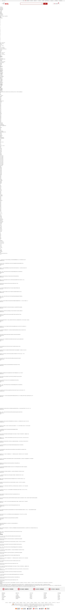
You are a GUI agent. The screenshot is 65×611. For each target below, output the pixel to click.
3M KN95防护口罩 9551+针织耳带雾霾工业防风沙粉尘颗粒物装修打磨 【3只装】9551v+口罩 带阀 (13, 514)
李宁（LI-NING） (2, 47)
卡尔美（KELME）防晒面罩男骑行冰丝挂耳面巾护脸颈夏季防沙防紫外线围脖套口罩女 (11, 263)
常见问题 (3, 597)
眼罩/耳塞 (1, 68)
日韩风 (1, 171)
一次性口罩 (1, 95)
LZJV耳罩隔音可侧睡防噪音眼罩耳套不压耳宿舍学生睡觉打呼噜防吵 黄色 (10, 555)
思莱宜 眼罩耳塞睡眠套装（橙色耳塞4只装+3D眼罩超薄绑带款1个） (9, 523)
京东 (8, 4)
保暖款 (1, 96)
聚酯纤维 (1, 135)
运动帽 (1, 86)
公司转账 (31, 598)
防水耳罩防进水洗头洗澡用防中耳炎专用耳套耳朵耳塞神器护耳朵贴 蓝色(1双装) (11, 376)
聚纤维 (1, 133)
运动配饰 (1, 85)
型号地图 (13, 586)
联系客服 (3, 599)
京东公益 (50, 602)
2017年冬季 (1, 155)
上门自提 (17, 594)
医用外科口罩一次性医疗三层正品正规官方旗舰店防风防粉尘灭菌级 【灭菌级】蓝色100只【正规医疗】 (14, 501)
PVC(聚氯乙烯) (2, 138)
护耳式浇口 (25, 582)
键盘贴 (1, 12)
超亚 (0, 51)
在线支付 (31, 595)
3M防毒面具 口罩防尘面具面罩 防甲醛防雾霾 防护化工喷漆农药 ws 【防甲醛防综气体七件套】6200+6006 (14, 421)
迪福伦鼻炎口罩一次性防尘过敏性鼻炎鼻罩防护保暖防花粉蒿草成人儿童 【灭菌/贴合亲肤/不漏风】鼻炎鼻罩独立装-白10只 (16, 395)
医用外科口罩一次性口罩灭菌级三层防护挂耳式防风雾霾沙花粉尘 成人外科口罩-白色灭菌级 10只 (13, 326)
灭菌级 (1, 179)
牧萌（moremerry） (2, 54)
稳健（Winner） (2, 43)
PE (0, 248)
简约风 (1, 172)
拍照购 (58, 585)
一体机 (1, 10)
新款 (14, 586)
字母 (0, 201)
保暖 (0, 117)
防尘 (0, 119)
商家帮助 (21, 602)
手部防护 (1, 83)
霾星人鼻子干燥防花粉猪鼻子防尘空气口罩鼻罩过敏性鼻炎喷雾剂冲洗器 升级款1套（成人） (12, 279)
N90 (0, 187)
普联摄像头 (1, 9)
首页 (0, 16)
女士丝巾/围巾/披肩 (2, 61)
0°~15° (1, 212)
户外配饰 (1, 74)
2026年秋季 (1, 158)
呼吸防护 (1, 81)
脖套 (0, 94)
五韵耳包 (36, 582)
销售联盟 (35, 602)
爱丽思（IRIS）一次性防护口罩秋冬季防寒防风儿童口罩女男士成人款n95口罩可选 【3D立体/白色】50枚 (14, 437)
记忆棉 (1, 134)
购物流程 (3, 594)
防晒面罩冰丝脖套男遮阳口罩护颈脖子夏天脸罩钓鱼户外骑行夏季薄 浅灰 (10, 577)
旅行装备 (1, 75)
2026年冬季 (1, 159)
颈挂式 (1, 154)
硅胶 (0, 139)
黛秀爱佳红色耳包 (2, 582)
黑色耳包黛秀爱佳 (13, 582)
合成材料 (1, 251)
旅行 (0, 104)
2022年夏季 (1, 164)
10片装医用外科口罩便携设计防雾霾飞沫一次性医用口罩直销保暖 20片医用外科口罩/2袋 (12, 471)
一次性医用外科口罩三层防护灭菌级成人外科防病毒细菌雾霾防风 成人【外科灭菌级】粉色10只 (13, 259)
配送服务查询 (17, 596)
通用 (0, 146)
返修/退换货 (45, 597)
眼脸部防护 (1, 82)
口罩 (0, 57)
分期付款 (31, 596)
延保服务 (59, 596)
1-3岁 (1, 244)
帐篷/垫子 (1, 78)
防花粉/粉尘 (1, 219)
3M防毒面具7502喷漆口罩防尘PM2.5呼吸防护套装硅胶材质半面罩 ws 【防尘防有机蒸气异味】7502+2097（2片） (15, 408)
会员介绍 (3, 595)
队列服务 (4, 585)
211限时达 (17, 595)
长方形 (1, 228)
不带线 (1, 231)
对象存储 (26, 585)
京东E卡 (59, 597)
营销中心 (24, 602)
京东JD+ (59, 599)
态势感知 (4, 586)
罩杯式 (1, 150)
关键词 (42, 585)
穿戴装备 (1, 71)
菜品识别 (27, 586)
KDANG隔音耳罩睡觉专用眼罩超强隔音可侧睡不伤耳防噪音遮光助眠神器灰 (10, 334)
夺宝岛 (58, 594)
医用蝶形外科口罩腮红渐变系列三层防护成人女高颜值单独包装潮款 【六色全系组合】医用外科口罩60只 (14, 441)
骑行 (0, 108)
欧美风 (1, 170)
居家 (0, 105)
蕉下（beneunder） (2, 42)
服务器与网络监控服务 (30, 585)
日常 (0, 107)
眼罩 (0, 99)
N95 (0, 188)
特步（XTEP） (2, 45)
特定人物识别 (33, 586)
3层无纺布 (1, 123)
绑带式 (1, 182)
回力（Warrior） (2, 53)
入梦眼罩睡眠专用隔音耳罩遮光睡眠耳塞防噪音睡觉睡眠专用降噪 (9, 429)
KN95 (1, 189)
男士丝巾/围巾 (2, 62)
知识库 (60, 585)
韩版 (0, 166)
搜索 (45, 3)
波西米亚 (1, 165)
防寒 (0, 118)
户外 (0, 102)
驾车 (0, 106)
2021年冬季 (1, 161)
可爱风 (1, 168)
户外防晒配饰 (2, 76)
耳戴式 (1, 181)
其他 (0, 115)
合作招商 (17, 602)
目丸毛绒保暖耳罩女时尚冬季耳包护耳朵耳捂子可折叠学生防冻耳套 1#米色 (10, 346)
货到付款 (31, 594)
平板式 (1, 151)
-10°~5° (1, 213)
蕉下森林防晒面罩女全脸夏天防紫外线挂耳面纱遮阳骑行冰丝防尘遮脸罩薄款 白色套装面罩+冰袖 (13, 449)
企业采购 (43, 0)
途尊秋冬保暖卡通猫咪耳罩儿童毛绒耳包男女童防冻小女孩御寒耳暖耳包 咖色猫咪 (11, 307)
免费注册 (28, 0)
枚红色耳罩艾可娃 (40, 582)
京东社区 (39, 602)
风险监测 (42, 602)
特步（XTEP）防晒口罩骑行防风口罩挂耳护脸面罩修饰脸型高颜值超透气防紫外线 (11, 296)
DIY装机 (59, 595)
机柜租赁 (44, 585)
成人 (0, 140)
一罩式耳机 (32, 582)
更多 (0, 55)
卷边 (0, 175)
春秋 (0, 234)
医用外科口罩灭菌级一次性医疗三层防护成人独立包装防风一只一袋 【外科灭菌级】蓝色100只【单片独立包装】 (15, 425)
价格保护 (45, 595)
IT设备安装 (19, 586)
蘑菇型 (1, 227)
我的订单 (31, 0)
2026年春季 (1, 156)
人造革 (1, 249)
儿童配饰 (1, 88)
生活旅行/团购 (4, 596)
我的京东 (35, 0)
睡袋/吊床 (1, 77)
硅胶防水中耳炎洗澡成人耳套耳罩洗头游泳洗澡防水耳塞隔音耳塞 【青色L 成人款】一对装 (12, 353)
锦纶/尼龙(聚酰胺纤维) (3, 125)
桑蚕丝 (1, 127)
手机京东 (47, 0)
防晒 (0, 116)
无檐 (0, 178)
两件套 (1, 216)
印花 (0, 208)
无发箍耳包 (21, 582)
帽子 (0, 92)
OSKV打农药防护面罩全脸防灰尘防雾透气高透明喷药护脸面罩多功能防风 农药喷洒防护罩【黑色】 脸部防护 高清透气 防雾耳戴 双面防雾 (18, 497)
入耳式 (1, 149)
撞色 (0, 209)
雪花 (0, 199)
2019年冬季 (1, 160)
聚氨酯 (1, 250)
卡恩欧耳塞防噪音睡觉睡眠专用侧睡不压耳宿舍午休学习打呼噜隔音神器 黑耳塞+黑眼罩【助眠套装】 (13, 466)
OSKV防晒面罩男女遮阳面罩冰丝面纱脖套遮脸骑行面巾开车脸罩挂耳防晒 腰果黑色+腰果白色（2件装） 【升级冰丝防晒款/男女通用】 (18, 509)
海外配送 (17, 598)
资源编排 (30, 586)
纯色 (0, 192)
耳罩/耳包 (3, 16)
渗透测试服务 (9, 586)
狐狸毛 (1, 136)
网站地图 (1, 586)
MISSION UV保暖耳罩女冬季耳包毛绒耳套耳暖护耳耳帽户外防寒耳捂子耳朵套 (10, 314)
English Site (54, 602)
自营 (0, 265)
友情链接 (32, 602)
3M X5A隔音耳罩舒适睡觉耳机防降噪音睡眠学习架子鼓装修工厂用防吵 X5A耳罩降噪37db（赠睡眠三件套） (14, 566)
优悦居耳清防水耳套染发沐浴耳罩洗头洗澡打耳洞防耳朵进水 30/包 (9, 283)
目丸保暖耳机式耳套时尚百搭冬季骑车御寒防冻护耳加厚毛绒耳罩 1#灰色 (10, 364)
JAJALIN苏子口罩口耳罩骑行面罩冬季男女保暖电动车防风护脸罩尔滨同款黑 (10, 358)
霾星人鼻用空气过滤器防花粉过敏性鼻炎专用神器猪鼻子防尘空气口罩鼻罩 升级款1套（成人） (12, 478)
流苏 (0, 203)
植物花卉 (1, 200)
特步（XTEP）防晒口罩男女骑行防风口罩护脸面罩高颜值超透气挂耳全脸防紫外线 (11, 271)
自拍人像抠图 (18, 585)
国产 (0, 128)
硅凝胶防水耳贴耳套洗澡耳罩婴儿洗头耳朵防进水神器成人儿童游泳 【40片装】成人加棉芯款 (12, 482)
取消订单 (45, 598)
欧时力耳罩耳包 (8, 582)
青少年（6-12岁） (2, 145)
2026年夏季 (1, 157)
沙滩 (0, 109)
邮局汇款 (31, 597)
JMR (21, 586)
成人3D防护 (1, 221)
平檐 (0, 177)
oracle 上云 (53, 585)
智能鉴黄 (56, 585)
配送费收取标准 (18, 597)
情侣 (0, 147)
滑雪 (0, 103)
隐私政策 (46, 602)
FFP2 (0, 186)
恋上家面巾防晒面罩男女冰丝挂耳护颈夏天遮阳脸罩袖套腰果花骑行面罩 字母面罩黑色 (11, 574)
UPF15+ (1, 229)
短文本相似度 (24, 586)
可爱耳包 (29, 582)
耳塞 (0, 98)
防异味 (1, 113)
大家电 (3, 598)
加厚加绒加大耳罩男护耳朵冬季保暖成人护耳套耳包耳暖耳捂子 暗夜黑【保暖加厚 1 (11, 310)
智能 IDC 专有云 (22, 585)
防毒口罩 (1, 220)
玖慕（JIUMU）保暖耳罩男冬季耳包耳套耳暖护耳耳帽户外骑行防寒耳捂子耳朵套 (11, 531)
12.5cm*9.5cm (2, 243)
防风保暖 (1, 222)
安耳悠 (1, 44)
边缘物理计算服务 (38, 585)
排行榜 (34, 585)
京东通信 (59, 598)
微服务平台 (7, 585)
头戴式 (1, 148)
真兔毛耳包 (17, 582)
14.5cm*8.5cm (2, 242)
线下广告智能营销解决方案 (12, 585)
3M (0, 46)
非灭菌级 (1, 180)
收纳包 (1, 11)
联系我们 (10, 602)
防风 (0, 120)
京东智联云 (1, 585)
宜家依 (1, 50)
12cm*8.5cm (1, 241)
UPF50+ (1, 230)
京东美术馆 (1, 14)
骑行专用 (1, 218)
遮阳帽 (1, 63)
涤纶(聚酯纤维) (2, 124)
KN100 (1, 190)
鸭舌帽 (1, 64)
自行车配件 (1, 72)
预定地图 (17, 586)
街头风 (1, 169)
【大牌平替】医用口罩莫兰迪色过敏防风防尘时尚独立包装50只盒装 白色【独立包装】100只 (12, 390)
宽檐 (0, 176)
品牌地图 (6, 586)
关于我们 (6, 602)
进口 (0, 129)
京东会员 (39, 0)
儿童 (0, 144)
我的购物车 (56, 3)
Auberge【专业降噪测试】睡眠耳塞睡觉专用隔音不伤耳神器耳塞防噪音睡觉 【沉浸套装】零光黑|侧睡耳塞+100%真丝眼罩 (16, 458)
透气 (0, 114)
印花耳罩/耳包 (50, 582)
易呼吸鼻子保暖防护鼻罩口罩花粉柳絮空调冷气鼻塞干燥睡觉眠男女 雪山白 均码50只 (11, 372)
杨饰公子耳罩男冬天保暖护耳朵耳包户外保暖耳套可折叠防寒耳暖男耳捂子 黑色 (10, 291)
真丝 (0, 130)
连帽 (0, 210)
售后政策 (45, 594)
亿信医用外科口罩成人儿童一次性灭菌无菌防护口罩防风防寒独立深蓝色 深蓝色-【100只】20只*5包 (13, 489)
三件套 (1, 217)
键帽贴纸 (1, 13)
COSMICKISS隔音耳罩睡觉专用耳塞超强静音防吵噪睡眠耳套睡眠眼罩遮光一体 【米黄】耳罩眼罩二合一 (14, 300)
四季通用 (1, 240)
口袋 (0, 207)
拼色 (0, 196)
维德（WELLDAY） (2, 52)
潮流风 (1, 167)
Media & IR (58, 602)
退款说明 (45, 596)
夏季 (0, 237)
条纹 (0, 198)
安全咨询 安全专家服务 (48, 585)
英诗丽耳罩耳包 (46, 582)
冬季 (0, 238)
